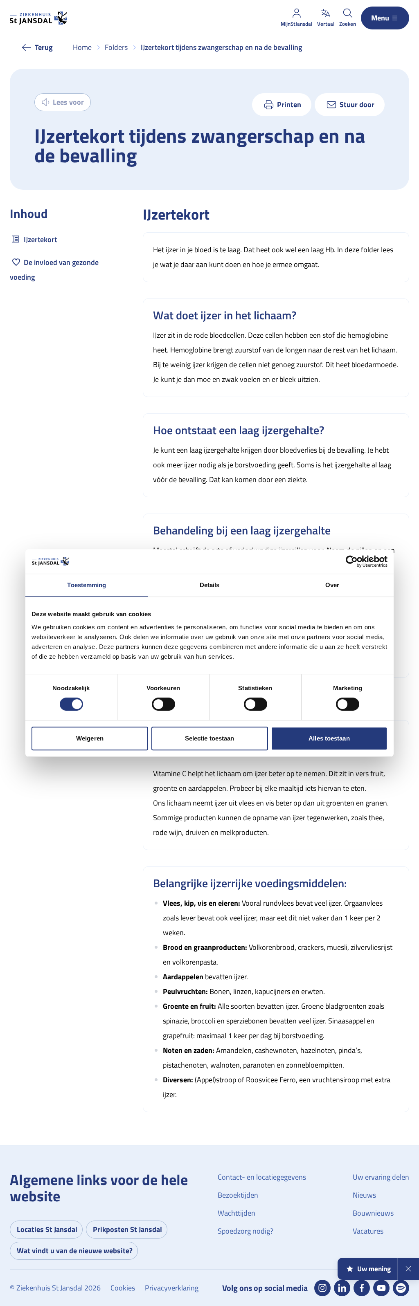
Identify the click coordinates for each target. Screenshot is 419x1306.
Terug (44, 47)
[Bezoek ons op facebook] (362, 1288)
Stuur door (357, 104)
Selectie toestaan (209, 738)
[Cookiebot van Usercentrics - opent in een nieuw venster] (351, 561)
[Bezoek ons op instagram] (322, 1288)
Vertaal (325, 24)
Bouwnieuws (373, 1212)
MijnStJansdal (296, 24)
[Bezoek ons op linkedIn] (342, 1288)
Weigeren (90, 738)
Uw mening (374, 1268)
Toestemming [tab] (86, 584)
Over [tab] (332, 584)
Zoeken (347, 24)
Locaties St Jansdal (47, 1229)
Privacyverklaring (171, 1287)
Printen (289, 104)
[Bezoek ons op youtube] (381, 1288)
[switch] (163, 704)
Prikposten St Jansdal (127, 1229)
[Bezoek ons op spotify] (401, 1288)
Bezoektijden (238, 1195)
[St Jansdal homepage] (38, 18)
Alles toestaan (329, 738)
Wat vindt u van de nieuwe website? (75, 1250)
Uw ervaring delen (381, 1177)
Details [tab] (210, 584)
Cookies (122, 1287)
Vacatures (368, 1230)
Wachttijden (236, 1212)
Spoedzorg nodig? (245, 1230)
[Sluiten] (408, 1269)
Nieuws (364, 1195)
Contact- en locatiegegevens (262, 1177)
